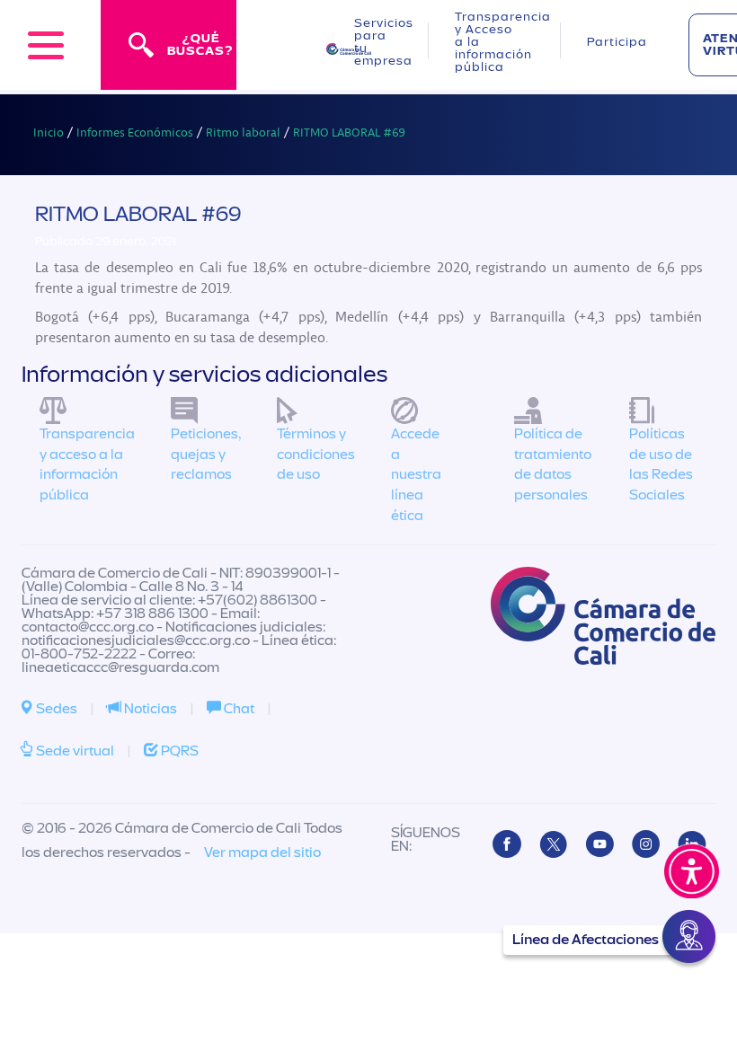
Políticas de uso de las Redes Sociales (661, 465)
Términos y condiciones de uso (316, 454)
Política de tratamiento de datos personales (552, 465)
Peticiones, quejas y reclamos (206, 454)
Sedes (55, 709)
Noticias (149, 709)
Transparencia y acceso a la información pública (87, 465)
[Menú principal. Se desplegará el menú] (46, 45)
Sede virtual (73, 751)
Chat (237, 709)
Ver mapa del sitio (262, 852)
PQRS (178, 751)
